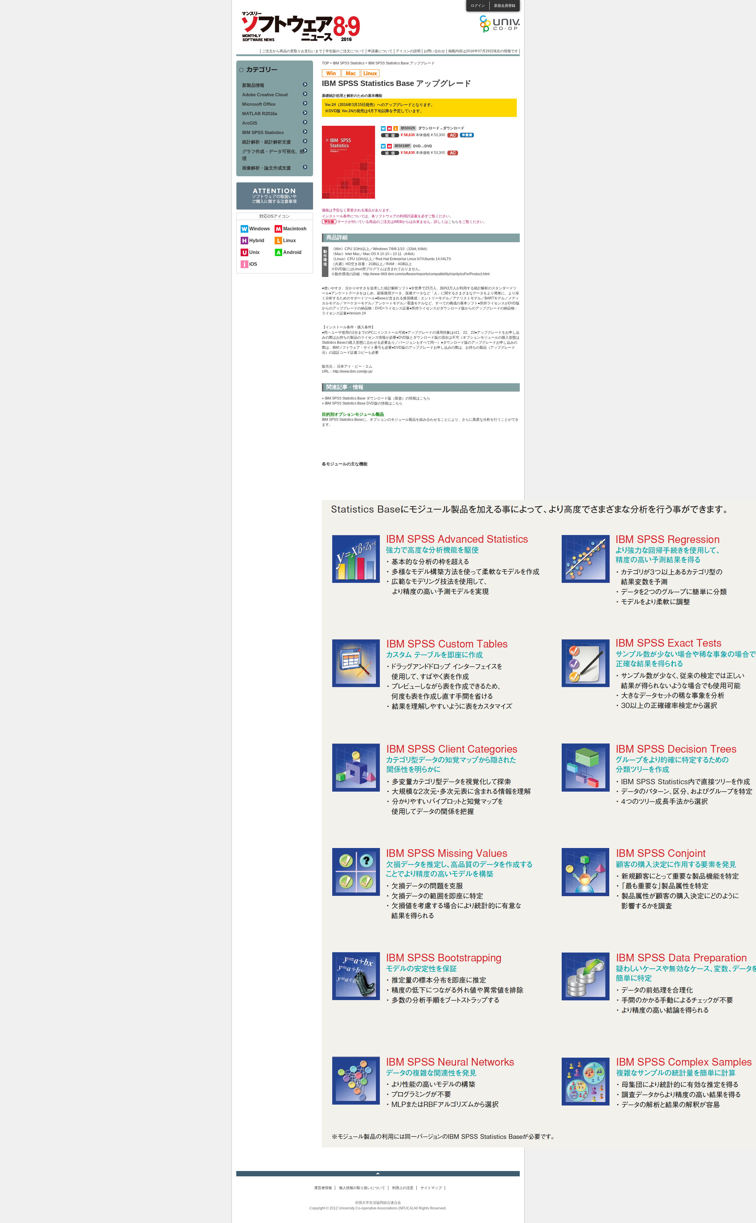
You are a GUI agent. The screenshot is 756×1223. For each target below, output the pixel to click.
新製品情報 (253, 85)
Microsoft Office (259, 104)
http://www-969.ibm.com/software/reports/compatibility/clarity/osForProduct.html (426, 274)
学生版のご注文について (344, 51)
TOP (325, 63)
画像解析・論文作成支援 (266, 167)
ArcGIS (249, 122)
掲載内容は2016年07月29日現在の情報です (483, 51)
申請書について (380, 51)
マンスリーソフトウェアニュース (298, 27)
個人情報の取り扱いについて (362, 1188)
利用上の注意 (402, 1188)
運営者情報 (323, 1188)
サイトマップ (431, 1188)
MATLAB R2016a (259, 113)
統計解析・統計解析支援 (266, 141)
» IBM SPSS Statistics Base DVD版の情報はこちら (362, 403)
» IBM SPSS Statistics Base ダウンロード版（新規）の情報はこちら (376, 398)
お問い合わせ (434, 51)
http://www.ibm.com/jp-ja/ (352, 371)
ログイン (478, 6)
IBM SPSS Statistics (348, 63)
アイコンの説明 (408, 51)
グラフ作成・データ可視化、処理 (273, 155)
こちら (453, 222)
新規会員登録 (504, 6)
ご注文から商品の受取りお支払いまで (292, 51)
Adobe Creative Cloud (265, 94)
